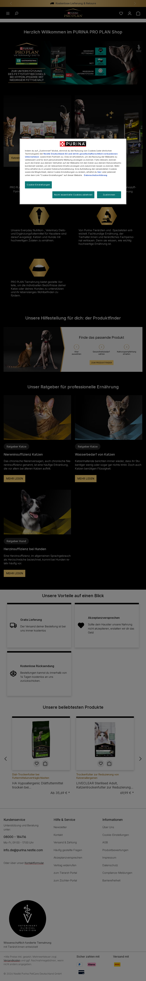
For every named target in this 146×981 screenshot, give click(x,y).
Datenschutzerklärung (95, 175)
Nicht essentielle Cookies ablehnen (73, 194)
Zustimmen (109, 194)
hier (99, 172)
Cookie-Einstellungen (38, 184)
